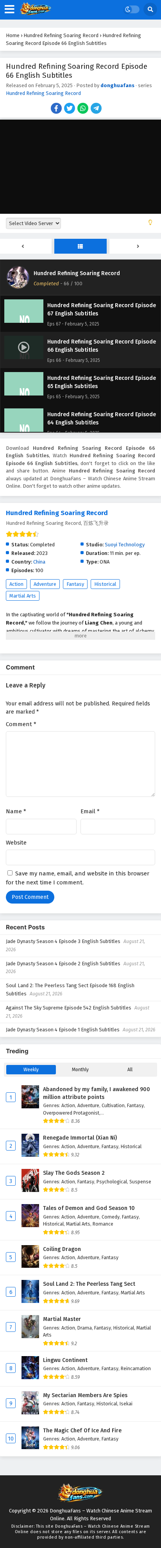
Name (16, 811)
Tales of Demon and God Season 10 (89, 1208)
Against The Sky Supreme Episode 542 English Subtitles (68, 1008)
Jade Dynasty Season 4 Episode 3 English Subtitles (63, 941)
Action (16, 584)
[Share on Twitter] (70, 109)
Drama (84, 1328)
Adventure (45, 584)
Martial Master (62, 1319)
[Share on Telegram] (97, 109)
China (39, 562)
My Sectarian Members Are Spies (85, 1395)
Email (90, 811)
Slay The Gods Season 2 (74, 1173)
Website (16, 842)
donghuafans (117, 85)
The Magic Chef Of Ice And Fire (82, 1430)
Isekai (126, 1404)
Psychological (112, 1182)
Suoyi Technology (125, 545)
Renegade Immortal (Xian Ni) (80, 1138)
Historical (105, 584)
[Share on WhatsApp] (83, 109)
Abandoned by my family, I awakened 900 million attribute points (96, 1093)
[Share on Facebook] (57, 109)
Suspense (140, 1182)
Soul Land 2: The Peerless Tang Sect (89, 1284)
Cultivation (113, 1105)
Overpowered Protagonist (71, 1113)
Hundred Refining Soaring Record (43, 93)
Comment (21, 724)
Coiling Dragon (62, 1249)
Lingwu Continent (65, 1360)
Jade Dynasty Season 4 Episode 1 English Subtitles (63, 1030)
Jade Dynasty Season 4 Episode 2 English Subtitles (63, 963)
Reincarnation (136, 1368)
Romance (103, 1224)
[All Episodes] (80, 246)
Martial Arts (22, 596)
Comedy (111, 1217)
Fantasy (75, 584)
